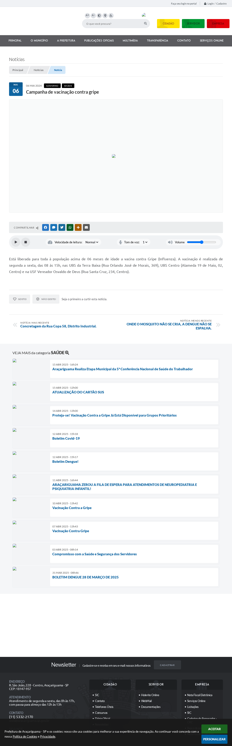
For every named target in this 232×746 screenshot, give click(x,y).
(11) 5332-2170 (21, 717)
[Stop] (25, 242)
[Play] (15, 242)
